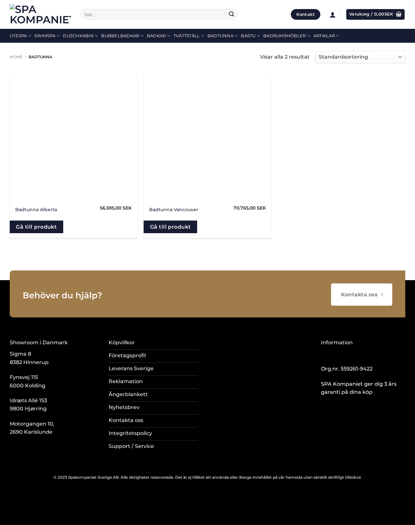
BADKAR (156, 35)
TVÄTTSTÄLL (186, 35)
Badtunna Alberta (36, 209)
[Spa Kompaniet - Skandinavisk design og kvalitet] (40, 14)
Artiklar (324, 35)
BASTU (248, 35)
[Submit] (231, 14)
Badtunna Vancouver (173, 209)
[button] (332, 14)
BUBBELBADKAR (120, 35)
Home (16, 56)
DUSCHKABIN (78, 35)
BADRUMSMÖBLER (284, 35)
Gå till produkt (36, 227)
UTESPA (18, 35)
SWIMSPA (44, 35)
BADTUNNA (220, 35)
